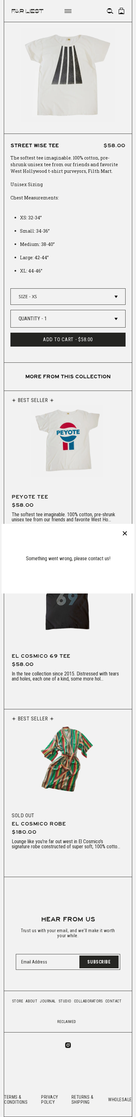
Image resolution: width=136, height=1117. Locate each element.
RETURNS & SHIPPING (82, 1100)
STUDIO (65, 1001)
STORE (17, 1001)
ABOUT (31, 1001)
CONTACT (113, 1001)
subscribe (98, 961)
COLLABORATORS (88, 1001)
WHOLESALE (120, 1099)
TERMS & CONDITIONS (16, 1100)
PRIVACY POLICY (49, 1100)
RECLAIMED (66, 1022)
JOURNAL (48, 1001)
